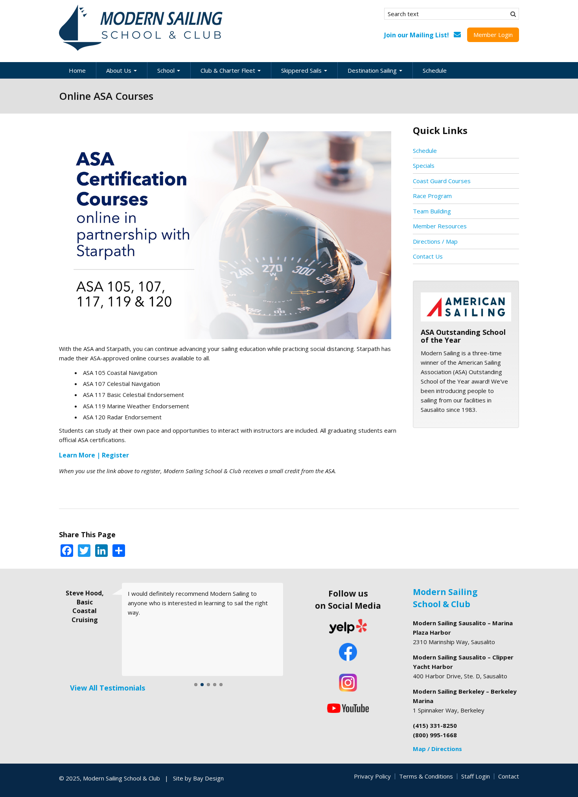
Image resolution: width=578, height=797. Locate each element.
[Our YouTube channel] (348, 707)
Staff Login (475, 776)
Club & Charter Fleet (229, 70)
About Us (119, 70)
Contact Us (428, 256)
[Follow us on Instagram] (348, 683)
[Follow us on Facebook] (348, 653)
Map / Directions (437, 749)
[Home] (141, 28)
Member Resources (440, 226)
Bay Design (208, 778)
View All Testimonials (107, 687)
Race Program (432, 196)
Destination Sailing (373, 70)
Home (77, 70)
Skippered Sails (302, 70)
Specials (423, 165)
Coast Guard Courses (442, 181)
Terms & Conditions (426, 776)
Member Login (493, 35)
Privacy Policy (372, 776)
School (166, 70)
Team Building (432, 211)
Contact (508, 776)
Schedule (435, 70)
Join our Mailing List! (416, 35)
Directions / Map (435, 241)
